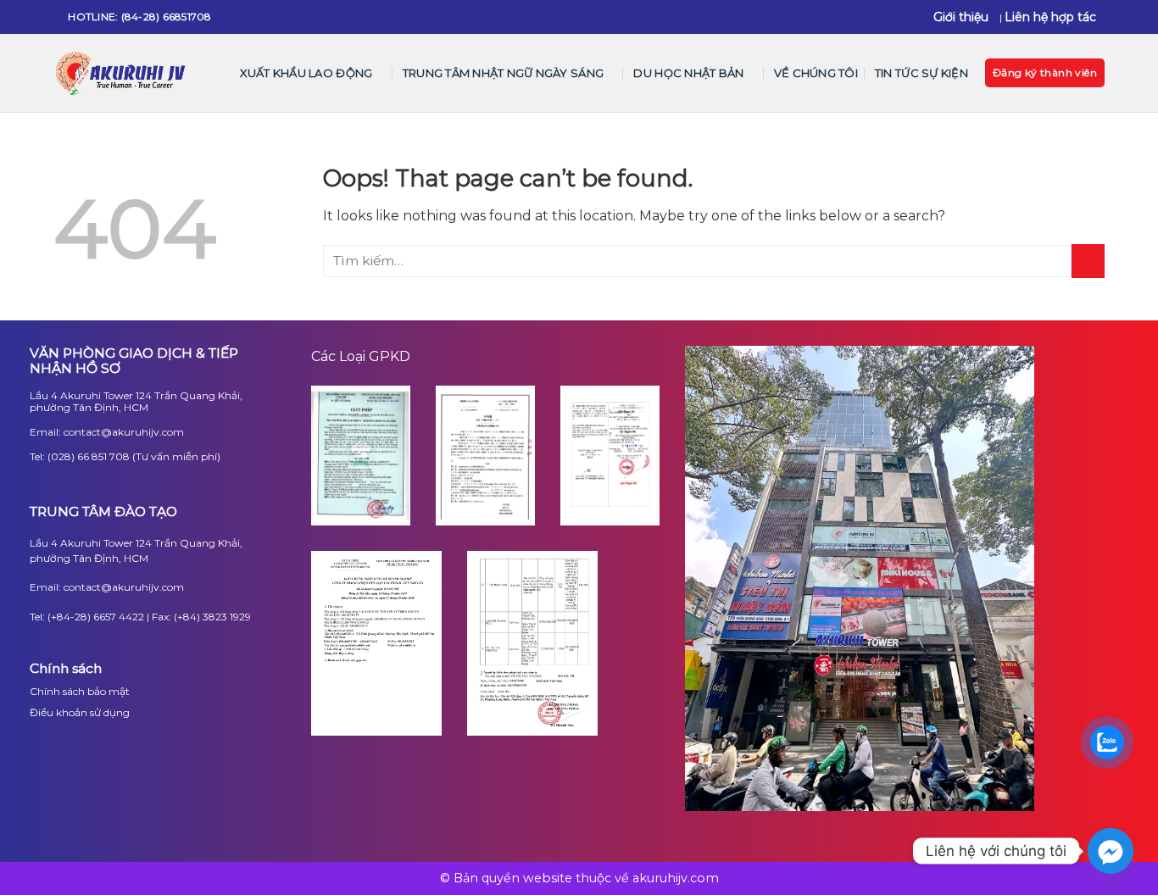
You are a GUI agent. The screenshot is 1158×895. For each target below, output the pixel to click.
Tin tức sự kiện (921, 73)
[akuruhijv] (122, 73)
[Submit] (1088, 260)
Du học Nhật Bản (688, 73)
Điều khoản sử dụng (80, 712)
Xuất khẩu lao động (306, 73)
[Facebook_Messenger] (1110, 851)
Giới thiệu (960, 17)
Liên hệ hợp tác (1050, 17)
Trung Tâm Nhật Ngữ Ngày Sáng (503, 73)
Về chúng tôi (816, 73)
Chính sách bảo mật (80, 691)
